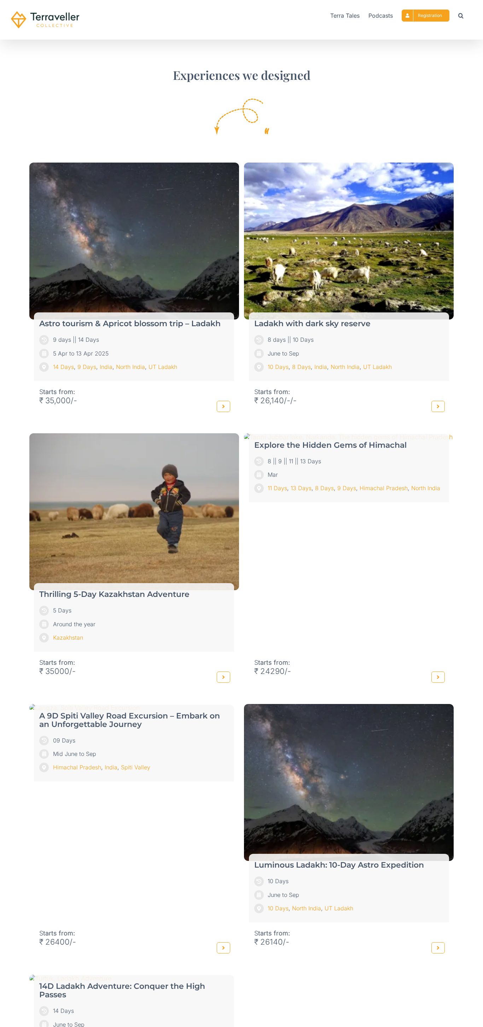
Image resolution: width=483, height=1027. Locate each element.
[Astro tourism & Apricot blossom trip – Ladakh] (134, 166)
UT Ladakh (163, 366)
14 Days (63, 366)
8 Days (301, 366)
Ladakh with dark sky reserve (312, 323)
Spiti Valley (135, 767)
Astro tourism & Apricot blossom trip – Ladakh (130, 323)
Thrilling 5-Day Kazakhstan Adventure (114, 594)
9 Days (86, 366)
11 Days (277, 488)
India (106, 366)
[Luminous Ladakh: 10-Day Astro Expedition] (349, 707)
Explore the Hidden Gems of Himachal (330, 445)
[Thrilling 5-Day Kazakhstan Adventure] (134, 437)
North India (130, 366)
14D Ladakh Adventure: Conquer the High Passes (122, 990)
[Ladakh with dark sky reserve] (349, 166)
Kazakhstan (68, 637)
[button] (461, 15)
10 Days (278, 366)
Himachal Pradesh (384, 488)
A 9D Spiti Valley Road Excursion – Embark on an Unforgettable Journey (129, 720)
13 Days (301, 488)
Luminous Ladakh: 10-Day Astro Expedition (339, 865)
